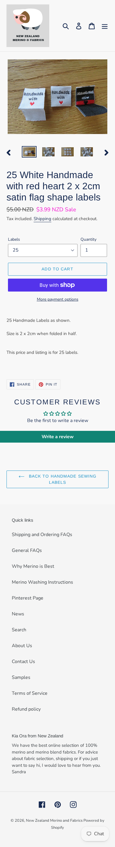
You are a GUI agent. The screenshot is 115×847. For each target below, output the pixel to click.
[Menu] (104, 25)
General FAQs (27, 550)
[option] (29, 152)
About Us (22, 645)
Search (19, 630)
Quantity (88, 239)
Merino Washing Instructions (42, 582)
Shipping (42, 219)
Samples (21, 677)
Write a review (58, 436)
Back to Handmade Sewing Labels (62, 479)
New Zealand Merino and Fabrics (54, 820)
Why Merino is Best (33, 566)
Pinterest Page (27, 598)
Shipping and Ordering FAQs (42, 534)
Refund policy (26, 709)
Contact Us (23, 661)
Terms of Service (29, 693)
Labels (14, 239)
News (18, 614)
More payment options (57, 299)
